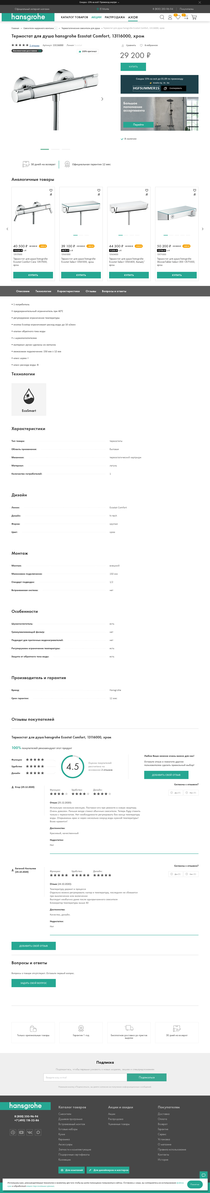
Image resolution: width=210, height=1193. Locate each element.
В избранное (151, 45)
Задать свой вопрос (34, 983)
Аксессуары (65, 1144)
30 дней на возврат (43, 164)
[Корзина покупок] (194, 17)
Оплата (162, 1119)
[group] (33, 1032)
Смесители (64, 1114)
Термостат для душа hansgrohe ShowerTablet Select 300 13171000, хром (176, 261)
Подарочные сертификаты (74, 1154)
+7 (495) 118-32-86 (26, 1120)
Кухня (61, 1134)
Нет (193, 792)
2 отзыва (34, 45)
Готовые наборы (67, 1129)
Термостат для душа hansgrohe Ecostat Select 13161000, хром (78, 260)
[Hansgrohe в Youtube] (21, 1132)
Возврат (163, 1124)
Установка (164, 1139)
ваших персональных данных (40, 1186)
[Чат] (204, 1175)
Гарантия (163, 1129)
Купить (133, 67)
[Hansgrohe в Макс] (38, 1132)
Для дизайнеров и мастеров (111, 1170)
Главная (15, 28)
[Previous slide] (7, 229)
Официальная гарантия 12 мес (91, 164)
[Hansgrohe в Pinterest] (13, 1132)
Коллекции (64, 1159)
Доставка (163, 1114)
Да (177, 792)
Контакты (163, 1154)
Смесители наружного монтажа (38, 28)
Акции (96, 17)
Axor (133, 17)
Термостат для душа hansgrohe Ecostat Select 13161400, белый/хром (126, 261)
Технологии (43, 291)
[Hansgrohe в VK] (30, 1132)
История (163, 1159)
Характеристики (68, 291)
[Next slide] (102, 99)
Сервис (162, 1134)
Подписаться (147, 1077)
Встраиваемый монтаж (71, 1124)
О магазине (164, 1144)
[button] (45, 149)
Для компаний (74, 1170)
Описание (23, 291)
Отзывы (91, 291)
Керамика (64, 1139)
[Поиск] (162, 17)
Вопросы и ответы (114, 291)
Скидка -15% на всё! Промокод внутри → (92, 2)
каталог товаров (74, 17)
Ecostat (78, 45)
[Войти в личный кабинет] (170, 17)
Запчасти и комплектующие (74, 1149)
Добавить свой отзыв (166, 775)
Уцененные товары (119, 1124)
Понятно (195, 1184)
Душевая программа (70, 1119)
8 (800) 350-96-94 (163, 9)
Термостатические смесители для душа (81, 28)
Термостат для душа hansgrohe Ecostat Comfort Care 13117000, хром (30, 261)
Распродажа (115, 17)
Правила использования (172, 1149)
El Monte (104, 9)
